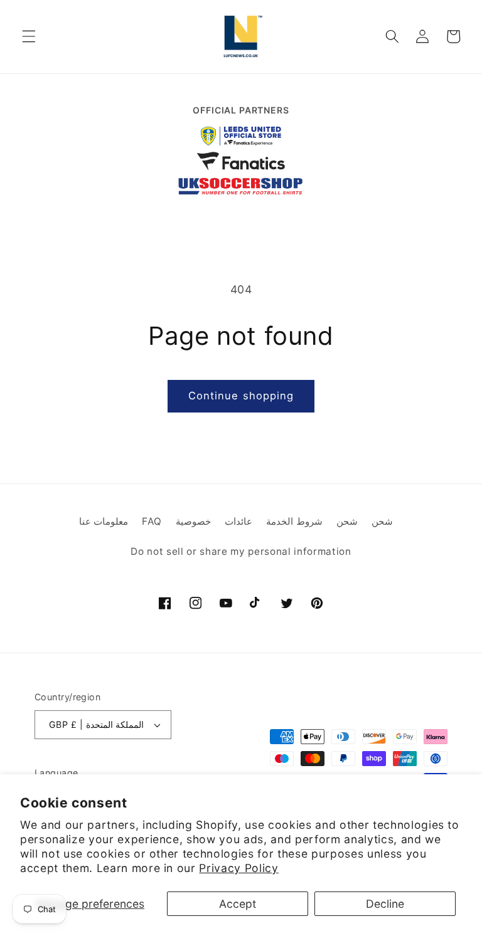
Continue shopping (241, 395)
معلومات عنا (104, 521)
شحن (347, 521)
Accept (237, 903)
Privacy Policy (238, 868)
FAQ (151, 521)
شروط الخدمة (294, 521)
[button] (29, 36)
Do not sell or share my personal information (241, 551)
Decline (385, 903)
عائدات (238, 521)
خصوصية (193, 521)
